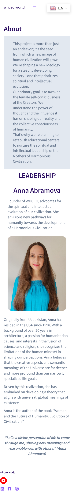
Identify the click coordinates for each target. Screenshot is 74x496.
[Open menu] (34, 7)
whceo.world (14, 7)
